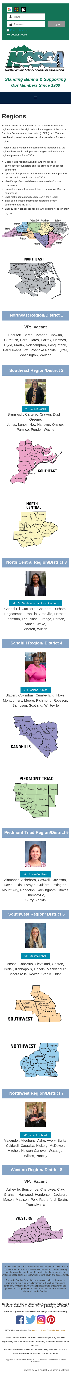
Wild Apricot (41, 1370)
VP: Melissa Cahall (35, 956)
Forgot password (17, 34)
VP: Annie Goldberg (35, 874)
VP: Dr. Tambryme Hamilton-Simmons (36, 603)
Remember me (19, 30)
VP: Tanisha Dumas (35, 689)
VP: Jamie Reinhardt (36, 1135)
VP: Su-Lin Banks (35, 408)
